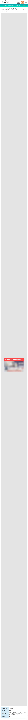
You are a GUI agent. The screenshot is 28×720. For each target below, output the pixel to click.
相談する (25, 5)
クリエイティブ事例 (9, 8)
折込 (16, 8)
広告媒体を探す (4, 5)
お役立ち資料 (11, 5)
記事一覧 (18, 5)
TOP (2, 8)
